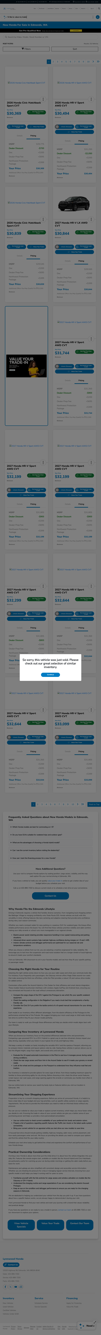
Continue (50, 675)
